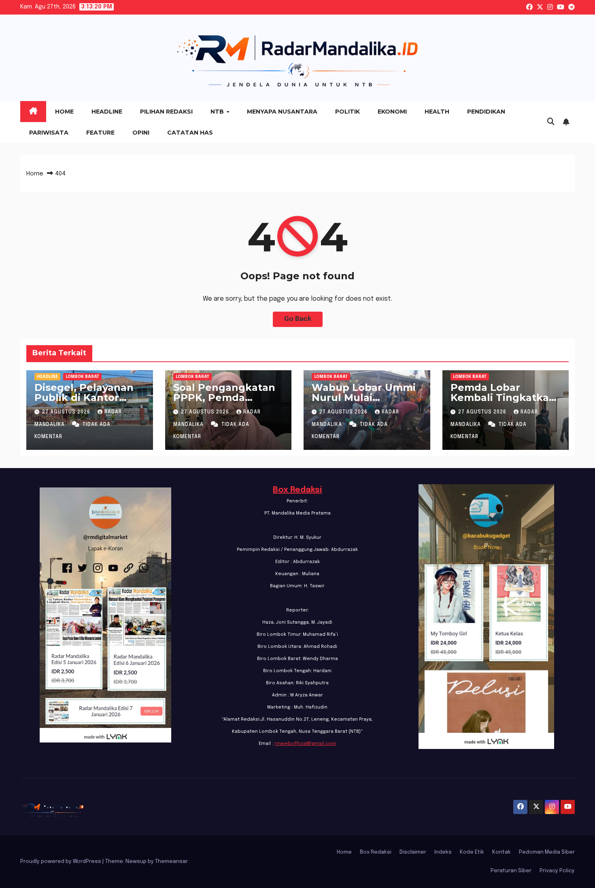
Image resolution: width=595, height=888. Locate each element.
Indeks (443, 852)
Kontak (501, 852)
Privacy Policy (557, 870)
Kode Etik (472, 852)
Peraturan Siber (511, 870)
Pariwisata (48, 132)
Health (437, 111)
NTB (217, 111)
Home (64, 111)
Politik (347, 111)
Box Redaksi (297, 490)
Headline (106, 111)
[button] (551, 122)
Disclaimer (413, 852)
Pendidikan (486, 111)
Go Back (297, 319)
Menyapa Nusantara (282, 111)
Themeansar (171, 861)
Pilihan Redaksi (166, 111)
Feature (100, 132)
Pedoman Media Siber (547, 852)
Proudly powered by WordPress (61, 861)
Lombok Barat (82, 377)
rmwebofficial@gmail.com (305, 743)
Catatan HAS (190, 132)
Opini (140, 132)
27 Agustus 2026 (67, 412)
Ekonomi (392, 111)
